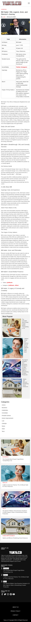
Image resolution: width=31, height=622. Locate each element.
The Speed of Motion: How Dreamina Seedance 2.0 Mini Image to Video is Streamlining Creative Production (25, 367)
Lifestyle (4, 423)
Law (3, 421)
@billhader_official (13, 285)
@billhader (10, 282)
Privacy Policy (15, 611)
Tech (3, 431)
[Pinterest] (11, 594)
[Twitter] (5, 594)
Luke (4, 17)
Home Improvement (7, 418)
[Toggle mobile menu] (29, 3)
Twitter (18, 67)
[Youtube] (14, 594)
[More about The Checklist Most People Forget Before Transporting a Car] (12, 328)
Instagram (24, 67)
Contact (15, 615)
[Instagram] (8, 594)
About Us (16, 607)
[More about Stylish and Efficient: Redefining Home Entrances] (12, 388)
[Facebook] (2, 594)
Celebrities (5, 410)
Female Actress (6, 415)
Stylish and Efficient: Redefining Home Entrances (15, 538)
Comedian (3, 9)
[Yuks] (12, 3)
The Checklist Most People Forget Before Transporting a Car (25, 324)
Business (4, 407)
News (3, 426)
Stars (3, 428)
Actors (3, 405)
